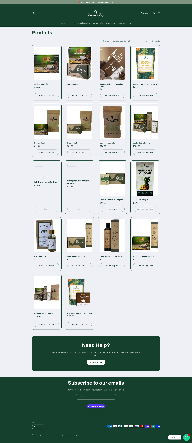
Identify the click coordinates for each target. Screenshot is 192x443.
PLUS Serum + (40, 256)
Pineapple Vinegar (140, 200)
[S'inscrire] (114, 397)
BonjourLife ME (43, 435)
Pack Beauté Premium (76, 256)
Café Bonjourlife (41, 84)
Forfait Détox (72, 84)
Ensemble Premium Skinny (144, 256)
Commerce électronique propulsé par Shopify (63, 435)
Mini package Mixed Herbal (78, 182)
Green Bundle (72, 143)
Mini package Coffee (45, 182)
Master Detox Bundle (141, 143)
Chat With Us (96, 362)
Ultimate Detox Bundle (43, 313)
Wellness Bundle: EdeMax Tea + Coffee (79, 314)
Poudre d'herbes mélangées (111, 200)
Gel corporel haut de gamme (111, 256)
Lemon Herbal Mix (107, 143)
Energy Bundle (40, 143)
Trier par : (106, 41)
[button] (34, 13)
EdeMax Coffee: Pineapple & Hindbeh (111, 85)
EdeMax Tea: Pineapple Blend (145, 84)
